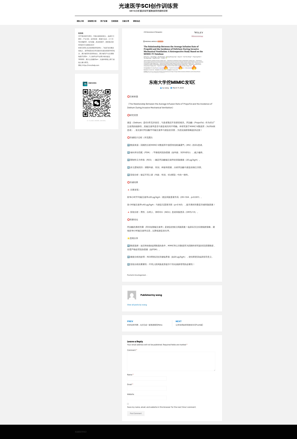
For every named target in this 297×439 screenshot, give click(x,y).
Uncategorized (140, 275)
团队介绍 (80, 21)
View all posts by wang (137, 305)
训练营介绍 (92, 21)
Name (130, 375)
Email (130, 384)
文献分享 (125, 21)
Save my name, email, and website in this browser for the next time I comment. (161, 407)
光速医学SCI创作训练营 (148, 6)
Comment (132, 350)
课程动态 (136, 21)
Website (130, 394)
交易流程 (114, 21)
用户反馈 (103, 21)
